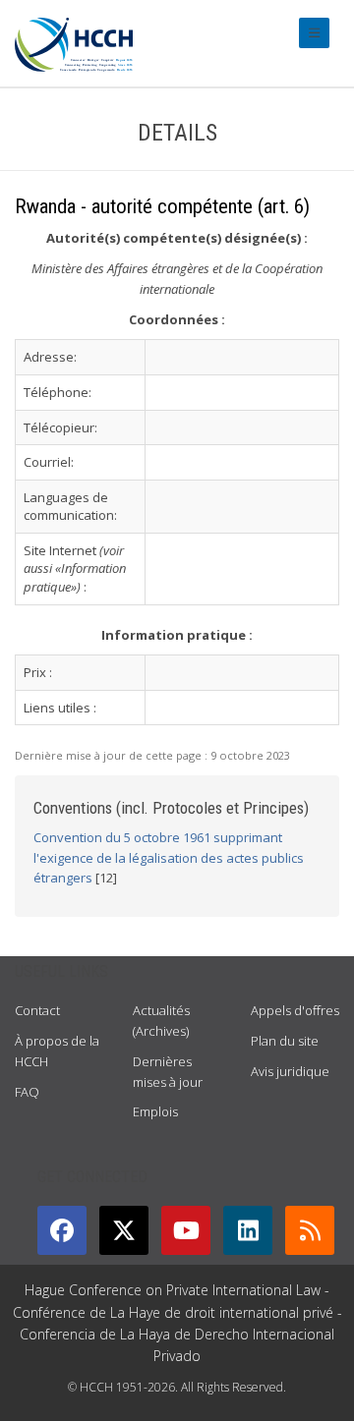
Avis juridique (290, 1071)
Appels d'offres (295, 1010)
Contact (37, 1010)
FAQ (27, 1092)
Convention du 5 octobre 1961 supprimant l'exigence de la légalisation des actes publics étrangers (168, 857)
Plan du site (285, 1041)
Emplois (155, 1111)
